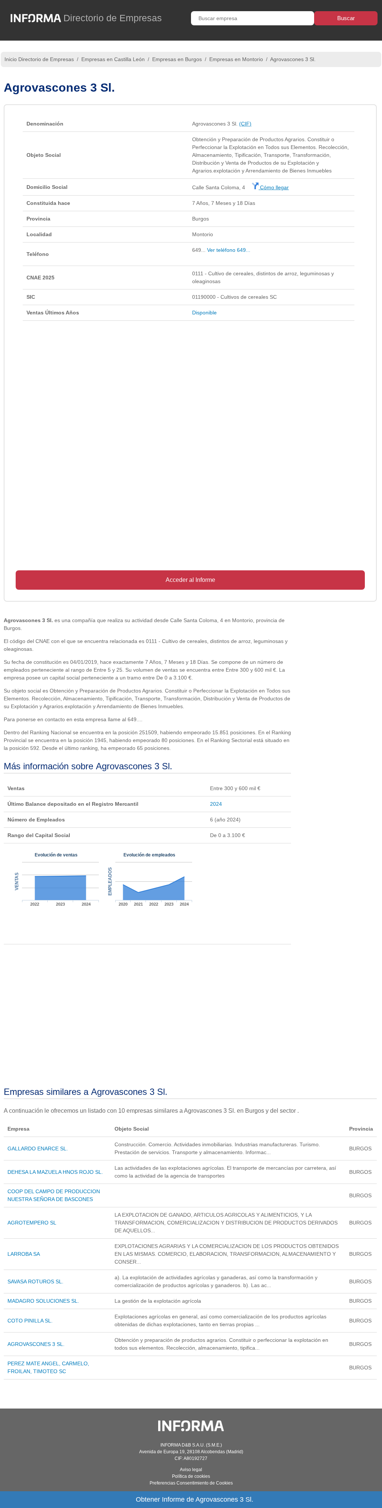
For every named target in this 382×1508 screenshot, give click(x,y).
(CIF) (245, 124)
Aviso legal (191, 1469)
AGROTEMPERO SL (31, 1223)
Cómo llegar (274, 187)
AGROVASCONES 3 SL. (36, 1344)
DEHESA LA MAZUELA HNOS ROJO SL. (55, 1172)
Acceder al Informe (190, 580)
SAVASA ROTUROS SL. (35, 1281)
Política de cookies (191, 1476)
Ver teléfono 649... (228, 250)
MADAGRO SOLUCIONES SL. (43, 1301)
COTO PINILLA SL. (30, 1321)
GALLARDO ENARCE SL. (37, 1148)
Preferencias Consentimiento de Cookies (191, 1483)
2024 (216, 804)
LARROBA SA (23, 1254)
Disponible (204, 313)
